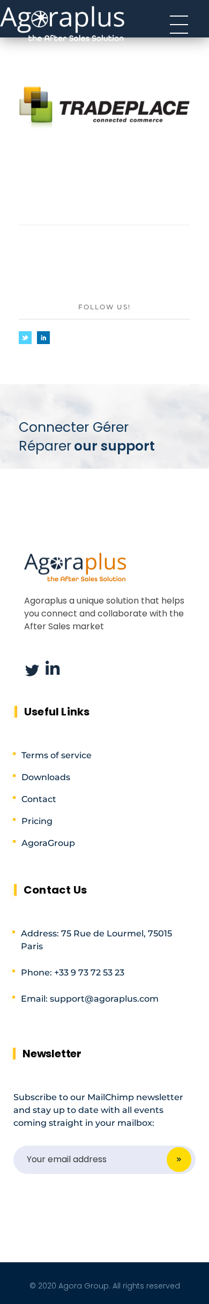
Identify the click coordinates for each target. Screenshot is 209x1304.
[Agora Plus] (62, 23)
